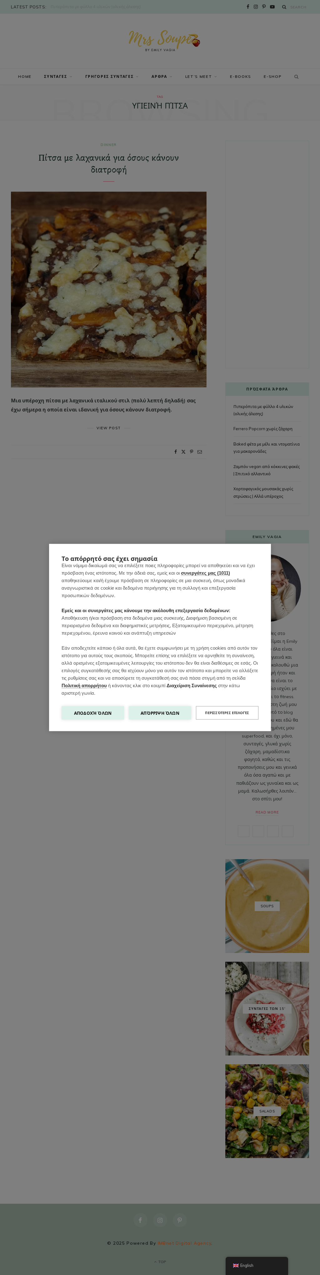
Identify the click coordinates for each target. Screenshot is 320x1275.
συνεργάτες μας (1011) (205, 573)
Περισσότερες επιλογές (227, 713)
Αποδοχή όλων (93, 713)
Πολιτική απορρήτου (84, 685)
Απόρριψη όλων (160, 713)
